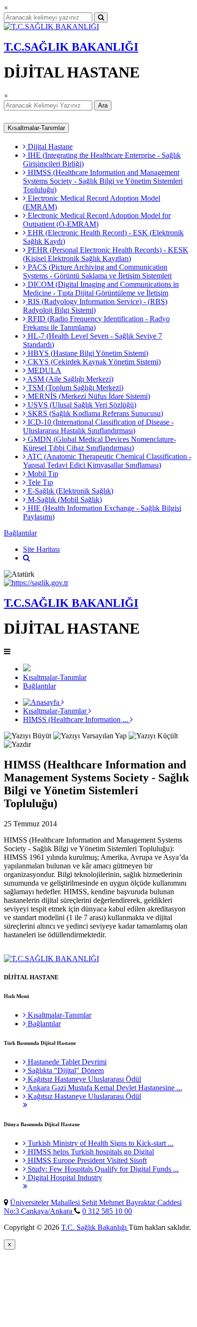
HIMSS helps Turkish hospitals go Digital (90, 1152)
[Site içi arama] (26, 558)
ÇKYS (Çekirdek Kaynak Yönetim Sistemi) (93, 362)
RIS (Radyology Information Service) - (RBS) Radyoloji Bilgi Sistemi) (95, 305)
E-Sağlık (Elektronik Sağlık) (69, 491)
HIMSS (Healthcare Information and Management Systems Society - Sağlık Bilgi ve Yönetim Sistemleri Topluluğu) (103, 181)
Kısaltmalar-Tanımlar (36, 128)
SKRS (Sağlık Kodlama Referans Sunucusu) (94, 413)
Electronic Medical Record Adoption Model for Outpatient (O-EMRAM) (97, 219)
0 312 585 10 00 (107, 1211)
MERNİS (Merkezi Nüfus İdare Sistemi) (88, 396)
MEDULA (43, 370)
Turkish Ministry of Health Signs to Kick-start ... (100, 1143)
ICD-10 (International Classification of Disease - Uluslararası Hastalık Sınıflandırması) (98, 426)
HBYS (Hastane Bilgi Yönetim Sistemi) (87, 353)
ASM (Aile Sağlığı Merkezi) (69, 379)
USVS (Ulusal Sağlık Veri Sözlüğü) (81, 405)
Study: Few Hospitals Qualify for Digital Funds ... (102, 1169)
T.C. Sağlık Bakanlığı (95, 1227)
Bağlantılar (20, 533)
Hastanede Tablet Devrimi (66, 1062)
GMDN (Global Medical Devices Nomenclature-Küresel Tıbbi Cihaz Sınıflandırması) (99, 443)
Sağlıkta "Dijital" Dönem (65, 1070)
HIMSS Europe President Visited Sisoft (86, 1160)
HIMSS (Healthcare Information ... (76, 719)
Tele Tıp (39, 482)
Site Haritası (41, 549)
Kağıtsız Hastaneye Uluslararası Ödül (83, 1079)
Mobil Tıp (42, 474)
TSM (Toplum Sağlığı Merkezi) (74, 388)
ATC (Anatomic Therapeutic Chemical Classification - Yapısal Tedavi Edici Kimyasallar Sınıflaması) (107, 460)
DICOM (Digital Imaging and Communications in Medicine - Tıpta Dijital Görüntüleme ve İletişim (101, 288)
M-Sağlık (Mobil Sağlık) (64, 499)
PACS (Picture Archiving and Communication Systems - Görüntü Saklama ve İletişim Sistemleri (97, 271)
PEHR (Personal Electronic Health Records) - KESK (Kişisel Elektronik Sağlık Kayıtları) (105, 254)
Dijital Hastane (49, 147)
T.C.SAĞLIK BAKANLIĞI (71, 47)
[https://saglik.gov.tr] (36, 583)
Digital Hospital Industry (64, 1177)
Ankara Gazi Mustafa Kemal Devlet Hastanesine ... (104, 1088)
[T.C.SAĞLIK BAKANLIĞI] (51, 26)
